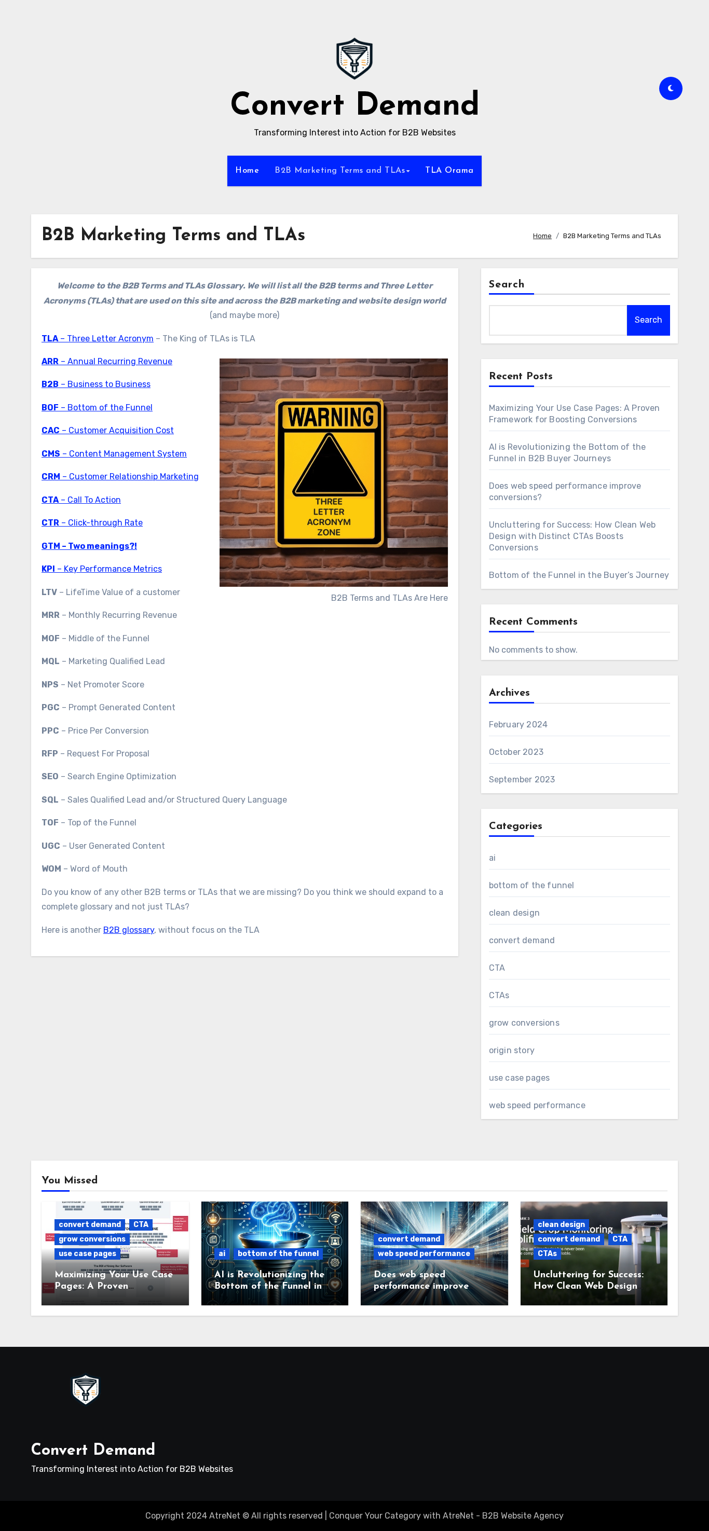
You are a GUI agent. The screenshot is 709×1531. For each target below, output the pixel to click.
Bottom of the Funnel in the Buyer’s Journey (579, 575)
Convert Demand (355, 106)
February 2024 (518, 724)
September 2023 (522, 779)
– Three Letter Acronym (98, 338)
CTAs (499, 995)
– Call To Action (81, 500)
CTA (497, 968)
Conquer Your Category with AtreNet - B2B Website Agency (446, 1516)
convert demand (522, 940)
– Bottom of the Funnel (97, 407)
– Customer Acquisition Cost (108, 430)
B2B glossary (128, 930)
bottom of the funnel (532, 885)
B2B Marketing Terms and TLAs (340, 171)
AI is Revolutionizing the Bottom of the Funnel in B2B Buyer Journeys (269, 1286)
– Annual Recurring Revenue (107, 361)
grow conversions (524, 1023)
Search (507, 285)
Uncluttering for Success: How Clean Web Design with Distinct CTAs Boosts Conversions (572, 536)
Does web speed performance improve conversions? (421, 1286)
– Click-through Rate (92, 523)
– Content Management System (114, 454)
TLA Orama (449, 171)
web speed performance (537, 1105)
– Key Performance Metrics (102, 569)
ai (492, 858)
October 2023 (516, 752)
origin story (512, 1050)
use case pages (519, 1078)
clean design (514, 913)
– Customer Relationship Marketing (120, 476)
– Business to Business (96, 384)
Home (247, 171)
